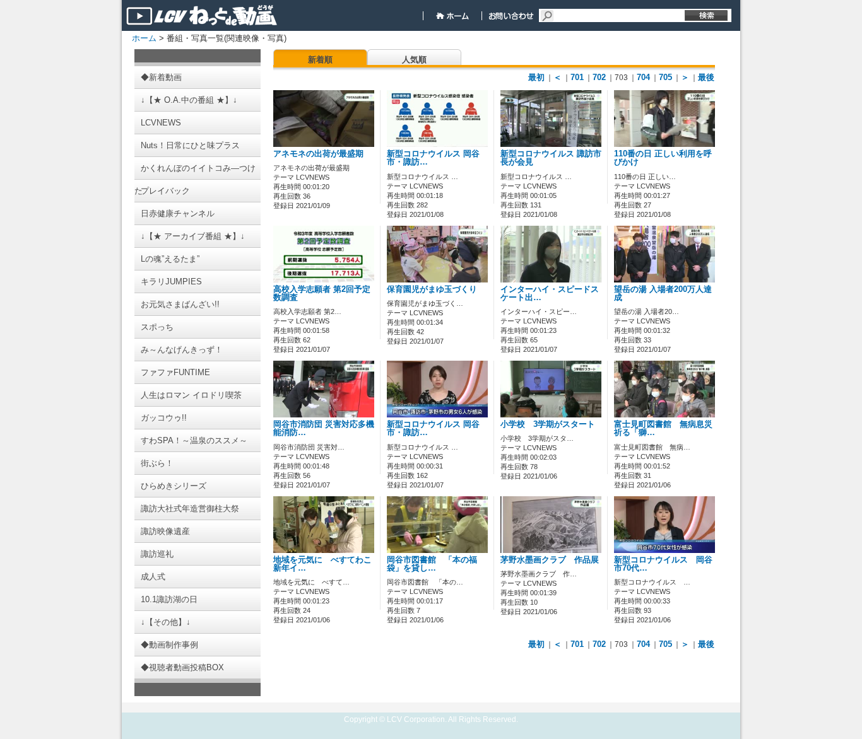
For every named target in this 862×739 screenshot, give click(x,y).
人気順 (414, 59)
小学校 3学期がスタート (547, 424)
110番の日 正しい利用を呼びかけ (663, 157)
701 (577, 77)
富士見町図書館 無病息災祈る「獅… (663, 428)
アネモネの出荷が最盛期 (318, 153)
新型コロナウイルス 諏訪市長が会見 (550, 157)
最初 (536, 77)
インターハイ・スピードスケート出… (549, 293)
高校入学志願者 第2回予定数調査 (321, 293)
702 (599, 77)
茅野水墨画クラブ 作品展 (549, 560)
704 (643, 77)
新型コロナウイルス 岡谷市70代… (663, 564)
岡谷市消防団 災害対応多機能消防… (323, 428)
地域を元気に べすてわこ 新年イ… (326, 564)
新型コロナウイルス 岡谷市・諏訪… (433, 157)
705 (665, 77)
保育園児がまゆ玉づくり (432, 289)
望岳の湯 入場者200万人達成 (663, 293)
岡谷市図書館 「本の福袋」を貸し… (432, 564)
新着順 (320, 59)
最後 (706, 77)
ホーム (144, 38)
